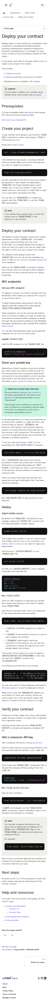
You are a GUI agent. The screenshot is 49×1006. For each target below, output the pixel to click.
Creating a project (13, 74)
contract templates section (32, 260)
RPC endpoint (40, 296)
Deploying (9, 77)
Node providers (12, 920)
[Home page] (4, 13)
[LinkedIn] (45, 978)
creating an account (33, 743)
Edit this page (11, 947)
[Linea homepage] (18, 978)
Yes (5, 935)
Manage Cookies (9, 998)
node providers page (26, 334)
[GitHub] (42, 978)
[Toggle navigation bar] (6, 5)
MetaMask (30, 115)
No (12, 935)
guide (38, 95)
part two (16, 879)
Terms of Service (9, 994)
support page (8, 901)
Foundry (41, 61)
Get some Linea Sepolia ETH (14, 120)
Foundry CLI (14, 909)
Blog (4, 987)
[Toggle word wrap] (40, 453)
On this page (8, 28)
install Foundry (18, 145)
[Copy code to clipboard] (44, 152)
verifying (26, 77)
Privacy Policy (8, 991)
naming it (8, 398)
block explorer (11, 688)
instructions (7, 326)
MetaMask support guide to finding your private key (24, 381)
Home (5, 984)
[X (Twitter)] (39, 978)
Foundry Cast (15, 912)
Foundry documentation (15, 906)
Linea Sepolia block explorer (17, 917)
